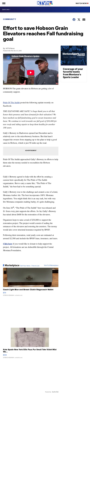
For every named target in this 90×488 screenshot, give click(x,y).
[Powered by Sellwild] (55, 392)
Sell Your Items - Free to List (29, 265)
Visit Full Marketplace (51, 265)
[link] (7, 243)
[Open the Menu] (4, 3)
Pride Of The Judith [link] (11, 102)
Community (9, 19)
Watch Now (81, 3)
